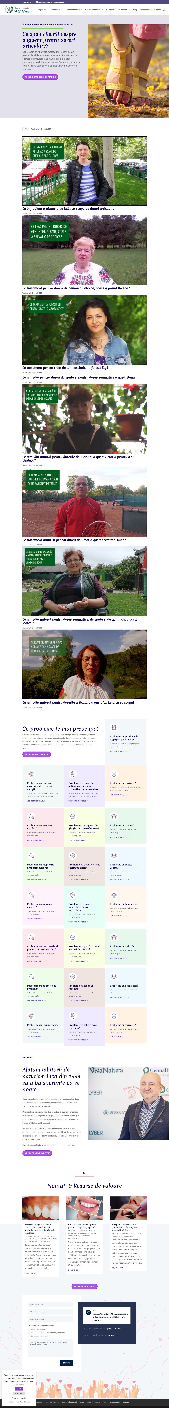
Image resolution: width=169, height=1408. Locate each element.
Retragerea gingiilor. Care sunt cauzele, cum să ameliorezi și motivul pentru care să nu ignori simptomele (39, 1228)
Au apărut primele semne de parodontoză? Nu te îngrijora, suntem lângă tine (125, 1227)
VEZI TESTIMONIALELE (36, 801)
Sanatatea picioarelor (39, 1336)
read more (30, 1273)
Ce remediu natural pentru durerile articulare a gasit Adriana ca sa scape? (78, 702)
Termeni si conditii (19, 1398)
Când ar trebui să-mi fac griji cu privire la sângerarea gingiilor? (82, 1226)
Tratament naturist (73, 10)
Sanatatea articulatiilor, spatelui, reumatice (48, 1333)
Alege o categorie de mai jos (40, 77)
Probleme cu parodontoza (36, 1239)
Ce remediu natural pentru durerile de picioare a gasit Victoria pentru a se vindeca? (78, 458)
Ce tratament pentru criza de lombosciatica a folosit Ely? (65, 367)
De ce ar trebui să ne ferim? (117, 10)
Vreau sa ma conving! (37, 754)
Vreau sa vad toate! (84, 1286)
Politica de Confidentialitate (19, 1402)
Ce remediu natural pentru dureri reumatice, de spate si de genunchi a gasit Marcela (79, 621)
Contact (157, 10)
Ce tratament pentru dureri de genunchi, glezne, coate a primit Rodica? (76, 288)
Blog (135, 10)
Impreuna (42, 10)
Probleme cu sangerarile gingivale (83, 1233)
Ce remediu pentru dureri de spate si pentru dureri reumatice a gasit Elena (78, 377)
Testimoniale (144, 10)
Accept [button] (19, 1389)
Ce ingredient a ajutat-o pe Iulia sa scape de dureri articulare (68, 208)
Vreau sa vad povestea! (37, 1153)
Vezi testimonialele (118, 751)
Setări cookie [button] (19, 1393)
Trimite (66, 1363)
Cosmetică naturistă (93, 10)
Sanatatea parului (38, 1329)
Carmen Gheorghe (34, 1236)
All (26, 129)
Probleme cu (56, 10)
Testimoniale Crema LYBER (41, 129)
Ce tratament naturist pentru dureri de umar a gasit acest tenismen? (74, 540)
